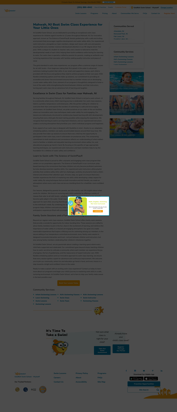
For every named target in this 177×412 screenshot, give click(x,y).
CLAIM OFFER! (98, 211)
